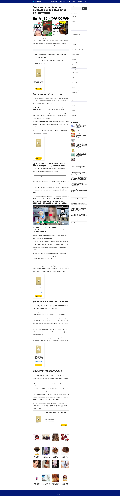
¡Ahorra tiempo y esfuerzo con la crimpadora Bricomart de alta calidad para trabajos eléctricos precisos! (78, 223)
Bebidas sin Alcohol (76, 34)
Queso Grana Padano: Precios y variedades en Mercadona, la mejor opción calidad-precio (78, 219)
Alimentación (74, 19)
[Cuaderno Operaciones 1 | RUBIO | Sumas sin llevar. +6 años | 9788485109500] (39, 73)
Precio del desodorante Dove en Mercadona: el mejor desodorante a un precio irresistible (79, 184)
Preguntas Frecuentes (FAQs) (40, 57)
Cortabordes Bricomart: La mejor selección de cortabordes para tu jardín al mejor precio (79, 173)
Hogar (47, 1)
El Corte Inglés (75, 62)
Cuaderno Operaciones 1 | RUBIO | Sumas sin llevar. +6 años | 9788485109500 (38, 81)
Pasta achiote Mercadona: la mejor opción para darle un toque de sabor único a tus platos (81, 130)
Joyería (73, 87)
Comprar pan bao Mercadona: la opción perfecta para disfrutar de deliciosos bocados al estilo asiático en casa (81, 145)
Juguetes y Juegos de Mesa (77, 90)
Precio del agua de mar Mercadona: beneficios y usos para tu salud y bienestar (81, 154)
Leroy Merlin (74, 92)
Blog (85, 1)
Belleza (68, 1)
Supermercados (54, 1)
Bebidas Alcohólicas (76, 31)
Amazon (73, 21)
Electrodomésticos (76, 64)
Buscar (72, 6)
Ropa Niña (74, 112)
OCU (73, 102)
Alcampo (74, 16)
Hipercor (73, 74)
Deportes (80, 1)
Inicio (33, 4)
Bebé (73, 29)
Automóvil (74, 24)
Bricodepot (74, 41)
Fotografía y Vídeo (75, 69)
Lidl (72, 95)
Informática (74, 82)
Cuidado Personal (75, 54)
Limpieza (74, 97)
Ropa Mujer (74, 110)
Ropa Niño (74, 115)
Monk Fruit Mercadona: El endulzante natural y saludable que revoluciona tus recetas (81, 150)
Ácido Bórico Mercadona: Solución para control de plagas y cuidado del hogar (81, 140)
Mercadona (36, 4)
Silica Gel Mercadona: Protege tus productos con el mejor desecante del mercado (81, 125)
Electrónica (74, 1)
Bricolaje (62, 1)
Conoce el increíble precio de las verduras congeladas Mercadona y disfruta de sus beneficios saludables (78, 199)
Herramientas (75, 72)
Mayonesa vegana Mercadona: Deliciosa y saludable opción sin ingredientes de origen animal (77, 195)
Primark (73, 105)
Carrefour (74, 46)
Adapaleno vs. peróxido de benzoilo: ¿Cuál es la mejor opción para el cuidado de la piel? (78, 209)
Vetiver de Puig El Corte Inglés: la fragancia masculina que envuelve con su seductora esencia (79, 204)
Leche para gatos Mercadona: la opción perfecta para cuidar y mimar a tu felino (81, 159)
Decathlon (74, 57)
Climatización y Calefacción (77, 49)
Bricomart (74, 44)
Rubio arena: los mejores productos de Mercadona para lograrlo (46, 52)
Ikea (73, 79)
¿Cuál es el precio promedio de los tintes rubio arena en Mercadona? (49, 60)
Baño (73, 26)
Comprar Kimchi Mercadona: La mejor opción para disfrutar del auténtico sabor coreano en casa (81, 135)
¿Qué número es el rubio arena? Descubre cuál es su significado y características (50, 54)
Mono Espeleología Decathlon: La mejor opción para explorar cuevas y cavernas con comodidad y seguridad (79, 214)
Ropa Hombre (75, 107)
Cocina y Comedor (75, 52)
